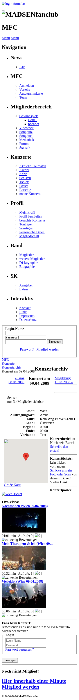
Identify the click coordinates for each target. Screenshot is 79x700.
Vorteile (24, 89)
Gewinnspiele (28, 116)
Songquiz (25, 132)
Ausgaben (26, 285)
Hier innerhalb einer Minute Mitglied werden (34, 684)
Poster (23, 186)
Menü (6, 38)
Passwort (12, 337)
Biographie (27, 266)
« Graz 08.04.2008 (16, 380)
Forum (24, 144)
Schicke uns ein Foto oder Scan (61, 472)
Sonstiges (25, 228)
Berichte (25, 190)
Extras (23, 289)
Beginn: (29, 427)
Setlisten (25, 178)
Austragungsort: (22, 415)
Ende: (30, 431)
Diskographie (28, 263)
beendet (33, 124)
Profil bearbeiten (30, 216)
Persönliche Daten (32, 232)
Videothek (26, 128)
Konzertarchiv (12, 367)
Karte (23, 174)
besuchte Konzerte (32, 220)
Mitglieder (26, 255)
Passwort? (27, 349)
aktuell (32, 120)
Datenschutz (27, 320)
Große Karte (12, 485)
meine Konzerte (30, 194)
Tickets (24, 182)
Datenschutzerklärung (54, 696)
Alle (22, 67)
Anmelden (26, 85)
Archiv (24, 170)
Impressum (26, 316)
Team (23, 97)
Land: (30, 423)
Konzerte (8, 363)
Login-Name (14, 329)
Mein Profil (27, 212)
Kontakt (25, 308)
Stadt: (30, 411)
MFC (5, 359)
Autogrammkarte (31, 93)
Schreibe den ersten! (59, 448)
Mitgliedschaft (29, 236)
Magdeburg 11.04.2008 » (64, 380)
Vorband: (27, 435)
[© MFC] (12, 494)
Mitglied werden (47, 349)
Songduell (26, 136)
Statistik (24, 147)
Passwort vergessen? (19, 649)
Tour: (30, 419)
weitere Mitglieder (32, 259)
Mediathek (26, 140)
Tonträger (26, 224)
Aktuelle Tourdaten (32, 166)
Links (23, 312)
